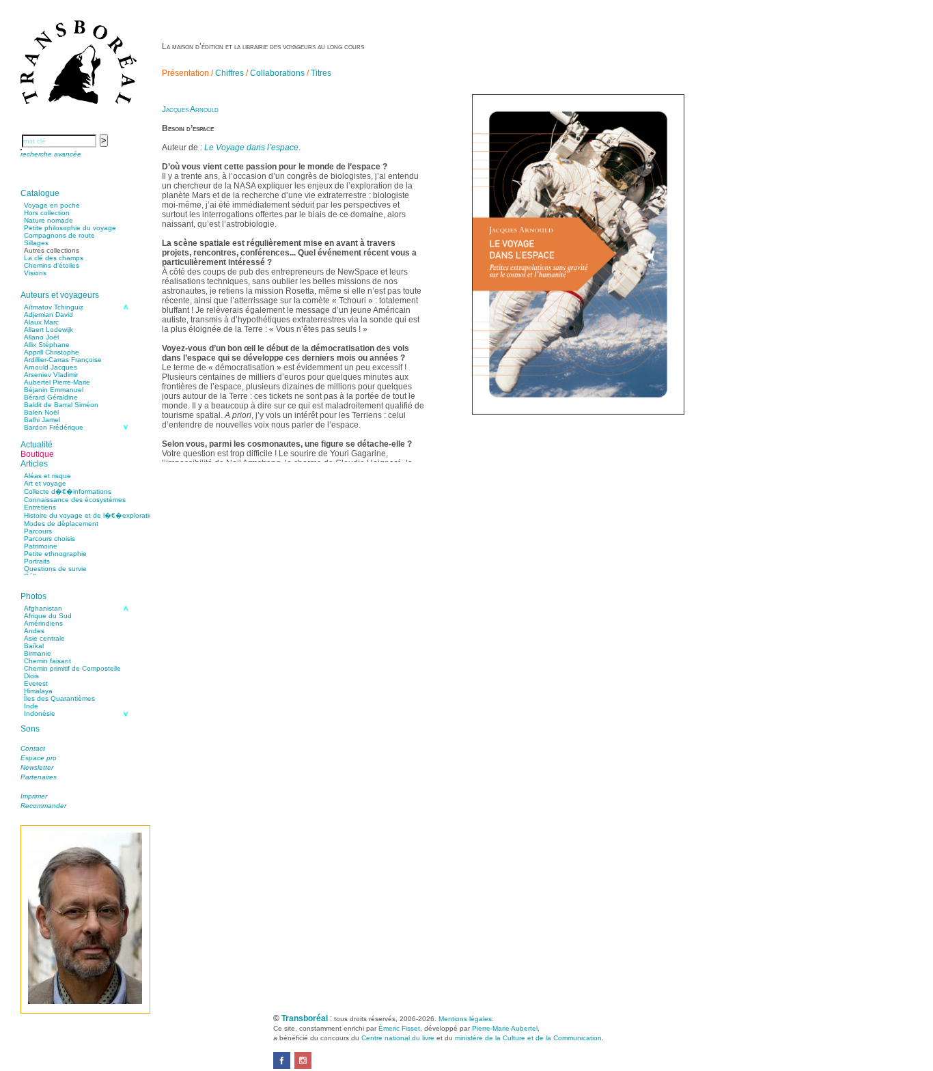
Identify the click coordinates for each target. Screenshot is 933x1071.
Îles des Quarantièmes (59, 698)
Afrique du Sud (48, 616)
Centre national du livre (397, 1038)
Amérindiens (43, 623)
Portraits (37, 561)
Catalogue (39, 193)
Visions (35, 273)
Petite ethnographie (55, 553)
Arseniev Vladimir (51, 374)
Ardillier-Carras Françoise (63, 359)
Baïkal (34, 646)
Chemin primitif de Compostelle (72, 668)
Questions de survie (55, 568)
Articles (34, 464)
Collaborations (277, 73)
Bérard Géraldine (51, 397)
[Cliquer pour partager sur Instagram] (302, 1066)
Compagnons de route (59, 235)
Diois (31, 676)
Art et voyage (45, 483)
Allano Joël (41, 337)
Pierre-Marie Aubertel (505, 1028)
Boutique (37, 454)
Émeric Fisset (399, 1028)
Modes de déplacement (61, 523)
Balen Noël (41, 412)
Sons (30, 729)
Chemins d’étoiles (51, 265)
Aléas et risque (47, 475)
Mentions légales (465, 1019)
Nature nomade (48, 220)
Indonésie (39, 713)
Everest (36, 683)
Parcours (38, 531)
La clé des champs (53, 258)
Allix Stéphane (47, 344)
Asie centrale (44, 638)
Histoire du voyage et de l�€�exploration (90, 515)
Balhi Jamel (42, 419)
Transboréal (304, 1018)
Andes (34, 631)
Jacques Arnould (190, 109)
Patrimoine (40, 546)
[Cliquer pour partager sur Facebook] (281, 1066)
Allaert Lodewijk (48, 329)
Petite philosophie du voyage (70, 228)
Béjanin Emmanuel (53, 389)
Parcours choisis (49, 538)
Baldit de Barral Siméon (61, 404)
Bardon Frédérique (53, 427)
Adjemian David (48, 314)
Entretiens (40, 507)
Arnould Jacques (50, 367)
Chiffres (229, 73)
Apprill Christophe (51, 352)
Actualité (36, 444)
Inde (31, 706)
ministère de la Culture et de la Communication (528, 1038)
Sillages (36, 243)
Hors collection (47, 213)
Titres (321, 73)
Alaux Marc (41, 322)
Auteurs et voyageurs (59, 295)
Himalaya (38, 691)
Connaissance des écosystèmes (75, 499)
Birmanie (37, 653)
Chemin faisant (47, 661)
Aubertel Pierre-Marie (57, 382)
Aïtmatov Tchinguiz (53, 307)
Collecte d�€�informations (67, 491)
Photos (33, 596)
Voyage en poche (52, 205)
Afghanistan (43, 608)
